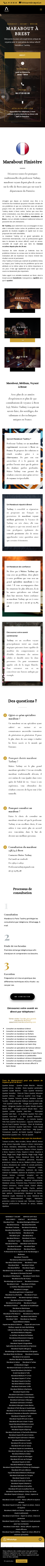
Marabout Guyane (12, 1316)
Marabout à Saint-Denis (31, 1276)
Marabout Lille (29, 1233)
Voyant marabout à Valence (12, 1324)
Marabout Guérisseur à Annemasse (21, 1395)
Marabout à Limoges (21, 1289)
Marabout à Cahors (13, 1362)
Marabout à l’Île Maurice (11, 1314)
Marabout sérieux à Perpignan (21, 1300)
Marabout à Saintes (32, 1354)
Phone (22, 90)
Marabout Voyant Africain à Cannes (21, 1435)
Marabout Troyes (31, 1262)
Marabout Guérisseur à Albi (21, 1386)
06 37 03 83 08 (11, 2)
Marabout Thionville (21, 1257)
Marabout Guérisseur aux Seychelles (21, 1451)
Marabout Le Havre (29, 1238)
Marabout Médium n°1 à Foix (21, 1376)
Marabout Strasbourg (29, 1227)
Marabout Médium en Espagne (21, 1464)
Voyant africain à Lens (32, 1324)
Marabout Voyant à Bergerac (21, 1349)
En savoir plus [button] (8, 1561)
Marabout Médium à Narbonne (21, 1389)
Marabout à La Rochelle (13, 1295)
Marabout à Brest (10, 1297)
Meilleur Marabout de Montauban (21, 1359)
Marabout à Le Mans (33, 1271)
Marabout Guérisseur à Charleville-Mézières (21, 1432)
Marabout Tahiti (12, 1319)
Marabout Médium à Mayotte (21, 1332)
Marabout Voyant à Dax (21, 1392)
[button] (40, 1539)
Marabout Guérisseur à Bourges (21, 1400)
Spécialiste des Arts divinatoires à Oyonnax (21, 1346)
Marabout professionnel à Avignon (21, 1338)
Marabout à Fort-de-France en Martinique (21, 1411)
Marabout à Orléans (28, 1284)
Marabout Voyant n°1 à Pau (21, 1378)
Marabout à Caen (13, 1284)
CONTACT (21, 1219)
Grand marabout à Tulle (21, 1373)
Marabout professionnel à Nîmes (21, 1260)
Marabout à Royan (30, 1303)
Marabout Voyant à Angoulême (21, 1343)
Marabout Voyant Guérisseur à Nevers (21, 1438)
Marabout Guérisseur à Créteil (21, 1481)
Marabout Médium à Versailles (21, 1486)
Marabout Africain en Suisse (21, 1446)
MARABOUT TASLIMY (13, 1217)
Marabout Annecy (13, 1225)
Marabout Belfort (14, 1268)
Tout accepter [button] (21, 1561)
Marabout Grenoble (14, 1246)
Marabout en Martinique (21, 1308)
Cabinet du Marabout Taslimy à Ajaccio (21, 1330)
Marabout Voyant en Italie (21, 1462)
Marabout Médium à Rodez (21, 1384)
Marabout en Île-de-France (21, 1279)
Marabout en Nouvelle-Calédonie (21, 1311)
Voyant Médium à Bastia (21, 1322)
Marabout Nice (28, 1236)
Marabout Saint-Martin (29, 1316)
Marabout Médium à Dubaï (21, 1454)
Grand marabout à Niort (21, 1341)
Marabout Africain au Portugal (21, 1459)
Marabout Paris (8, 1222)
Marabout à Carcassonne (21, 1357)
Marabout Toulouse (12, 1227)
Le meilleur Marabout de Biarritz (21, 1287)
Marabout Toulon (14, 1241)
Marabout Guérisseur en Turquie (21, 1475)
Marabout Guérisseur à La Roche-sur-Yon (21, 1368)
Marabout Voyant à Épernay (21, 1429)
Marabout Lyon (15, 1236)
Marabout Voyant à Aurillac (21, 1381)
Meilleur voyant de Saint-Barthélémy (21, 1327)
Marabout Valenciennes (14, 1262)
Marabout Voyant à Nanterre (21, 1483)
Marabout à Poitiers (11, 1306)
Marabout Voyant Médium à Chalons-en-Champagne (21, 1467)
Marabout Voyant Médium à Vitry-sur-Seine (21, 1491)
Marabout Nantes (15, 1233)
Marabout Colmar (28, 1265)
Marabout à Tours (31, 1295)
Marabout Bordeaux (30, 1230)
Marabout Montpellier (13, 1230)
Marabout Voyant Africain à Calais (21, 1419)
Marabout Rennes (11, 1244)
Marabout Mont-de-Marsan (13, 1354)
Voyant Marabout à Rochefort (21, 1370)
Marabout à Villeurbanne (11, 1276)
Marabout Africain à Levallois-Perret (21, 1489)
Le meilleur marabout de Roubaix (21, 1335)
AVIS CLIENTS (10, 1219)
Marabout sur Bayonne (28, 1319)
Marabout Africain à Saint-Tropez (21, 1421)
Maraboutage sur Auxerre (13, 1281)
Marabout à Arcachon (13, 1303)
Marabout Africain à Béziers (21, 1470)
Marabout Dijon (29, 1246)
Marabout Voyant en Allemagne (21, 1456)
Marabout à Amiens (31, 1281)
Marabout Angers (28, 1268)
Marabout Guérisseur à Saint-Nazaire (21, 1397)
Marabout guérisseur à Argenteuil (21, 1292)
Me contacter (22, 997)
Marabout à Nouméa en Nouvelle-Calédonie (21, 1413)
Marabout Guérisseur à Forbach (21, 1403)
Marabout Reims (28, 1241)
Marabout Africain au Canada (21, 1443)
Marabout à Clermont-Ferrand (21, 1273)
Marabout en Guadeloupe (29, 1306)
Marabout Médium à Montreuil (21, 1427)
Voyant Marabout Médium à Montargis (21, 1473)
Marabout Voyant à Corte (21, 1478)
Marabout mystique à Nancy (28, 1297)
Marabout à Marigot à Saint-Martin (21, 1405)
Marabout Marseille (29, 1225)
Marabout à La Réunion (31, 1314)
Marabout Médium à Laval (21, 1440)
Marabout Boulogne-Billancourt (28, 1222)
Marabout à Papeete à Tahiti (21, 1416)
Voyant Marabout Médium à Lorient (21, 1424)
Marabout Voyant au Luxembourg (21, 1448)
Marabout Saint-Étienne (28, 1244)
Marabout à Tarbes (29, 1362)
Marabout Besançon (14, 1249)
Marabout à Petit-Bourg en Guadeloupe (21, 1408)
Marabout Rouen (29, 1249)
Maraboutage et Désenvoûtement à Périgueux (21, 1351)
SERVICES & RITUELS (30, 1217)
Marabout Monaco (13, 1238)
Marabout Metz (13, 1265)
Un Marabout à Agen (21, 1365)
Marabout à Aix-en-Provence (13, 1271)
